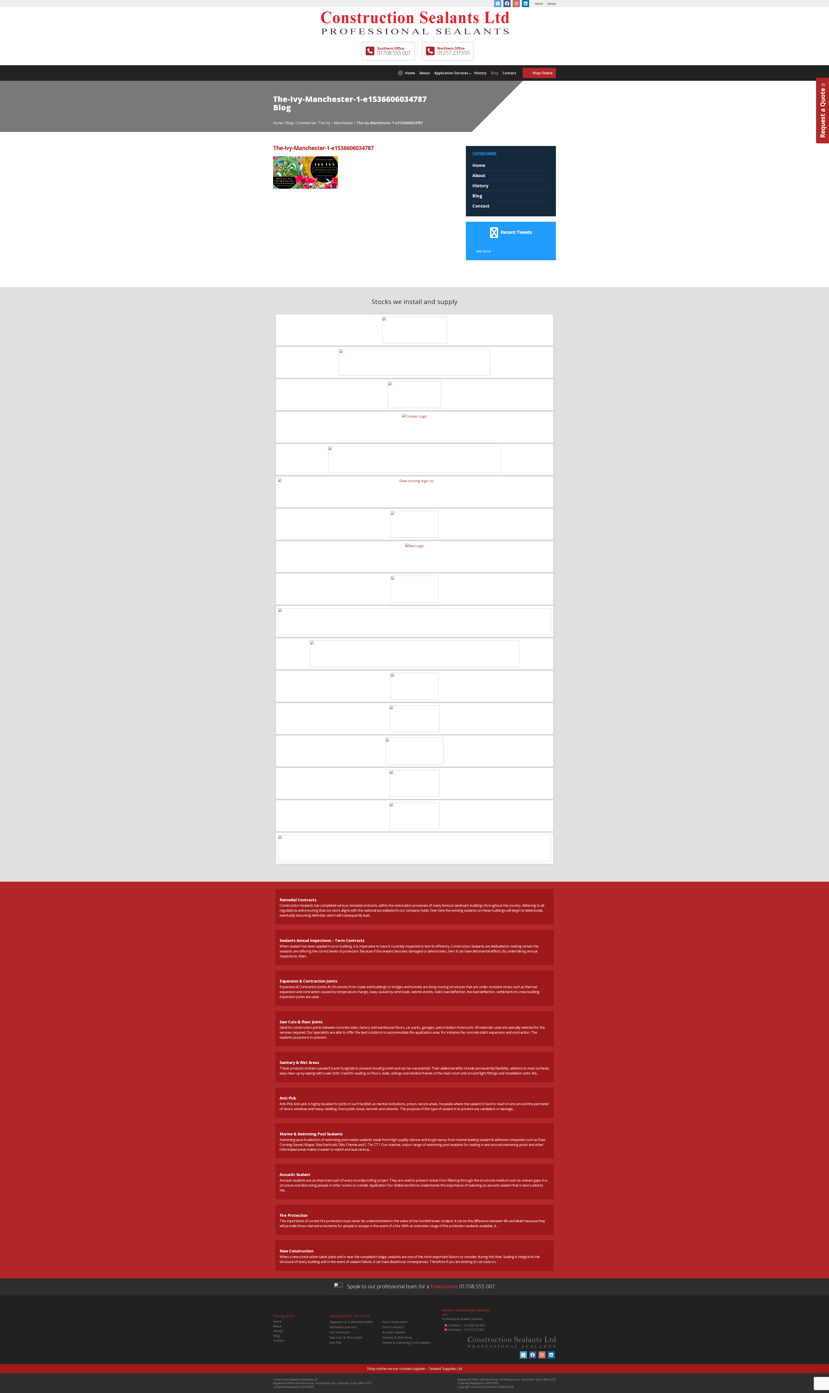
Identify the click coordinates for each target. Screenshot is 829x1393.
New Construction (296, 1251)
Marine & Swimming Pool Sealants (311, 1133)
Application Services (451, 73)
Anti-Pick (288, 1098)
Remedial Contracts (298, 899)
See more (483, 251)
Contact (509, 73)
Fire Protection (294, 1215)
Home (539, 4)
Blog (494, 73)
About (551, 4)
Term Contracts (393, 1327)
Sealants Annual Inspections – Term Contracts (322, 940)
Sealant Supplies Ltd (445, 1368)
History (480, 73)
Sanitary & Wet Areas (299, 1062)
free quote (444, 1286)
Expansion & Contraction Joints (308, 981)
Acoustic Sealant (295, 1174)
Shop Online (542, 73)
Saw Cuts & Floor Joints (301, 1021)
